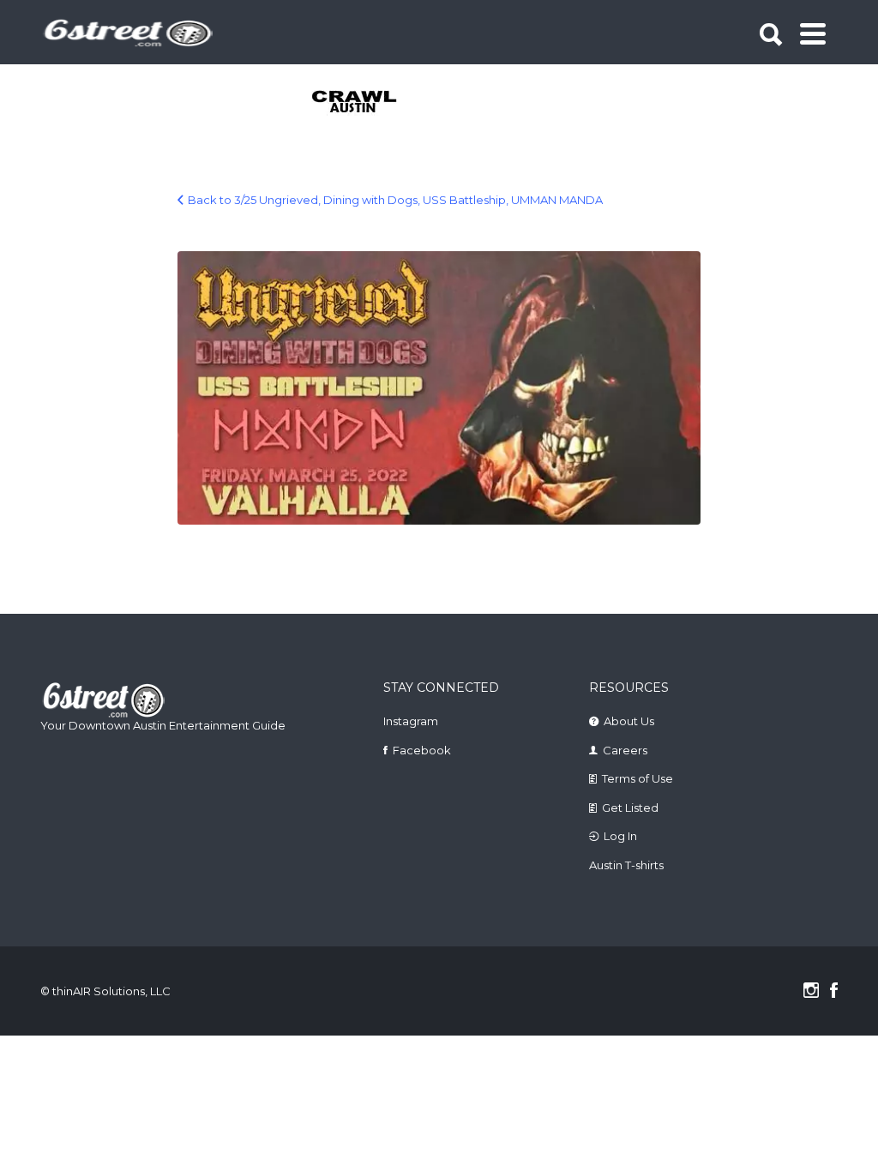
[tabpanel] (355, 103)
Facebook (422, 750)
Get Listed (630, 807)
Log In (620, 836)
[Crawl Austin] (355, 103)
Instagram (410, 721)
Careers (625, 750)
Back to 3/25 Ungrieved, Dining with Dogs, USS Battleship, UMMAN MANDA (395, 200)
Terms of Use (637, 778)
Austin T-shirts (626, 865)
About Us (629, 721)
